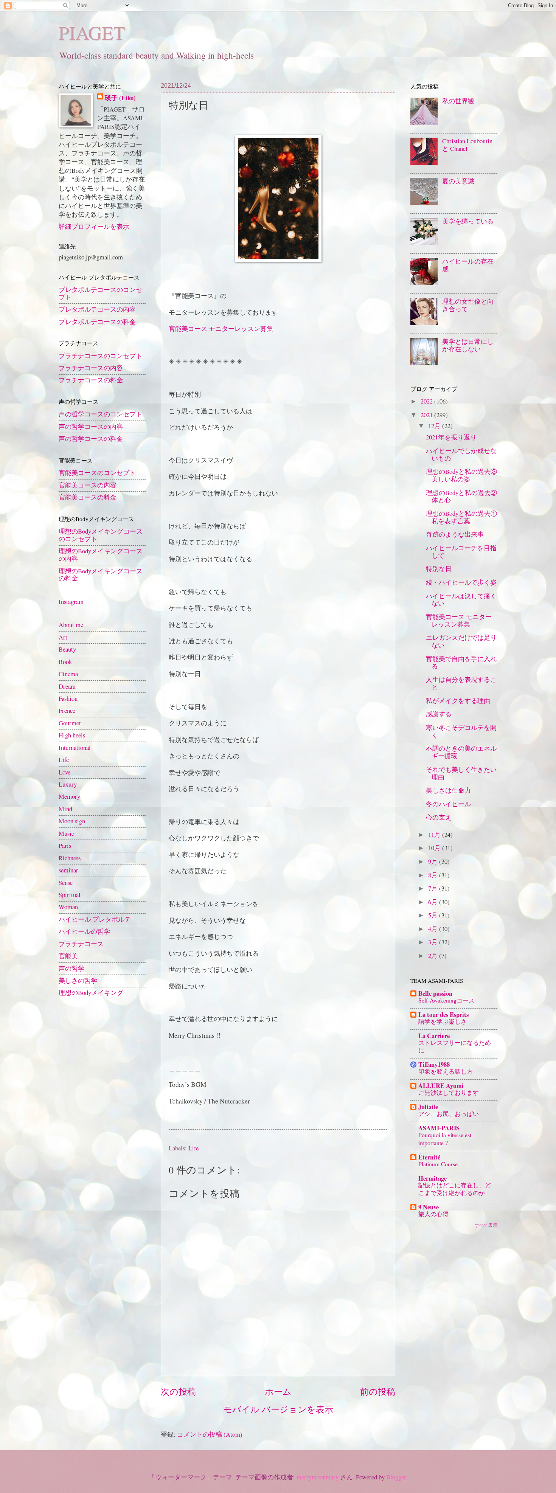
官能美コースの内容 (87, 485)
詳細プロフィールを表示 (94, 226)
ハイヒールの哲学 (84, 931)
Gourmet (70, 723)
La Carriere (434, 1035)
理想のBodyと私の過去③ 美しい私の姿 (461, 475)
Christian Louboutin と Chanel (467, 145)
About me (71, 625)
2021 (427, 415)
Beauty (67, 649)
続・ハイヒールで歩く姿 (461, 582)
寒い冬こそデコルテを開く (461, 731)
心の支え (439, 817)
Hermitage (432, 1178)
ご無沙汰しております (448, 1092)
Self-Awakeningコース (446, 1000)
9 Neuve (428, 1207)
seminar (68, 870)
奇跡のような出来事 (455, 534)
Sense (66, 882)
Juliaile (428, 1106)
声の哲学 (71, 968)
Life (193, 1148)
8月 (433, 875)
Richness (70, 858)
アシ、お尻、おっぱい (448, 1113)
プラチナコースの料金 (91, 380)
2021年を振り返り (451, 437)
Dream (67, 686)
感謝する (439, 714)
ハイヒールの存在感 (468, 265)
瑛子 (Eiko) (120, 97)
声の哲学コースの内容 (91, 426)
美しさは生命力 (448, 790)
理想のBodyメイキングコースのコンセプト (101, 535)
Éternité (429, 1157)
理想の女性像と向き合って (468, 305)
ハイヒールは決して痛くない (461, 600)
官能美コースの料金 (87, 497)
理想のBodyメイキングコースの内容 (101, 555)
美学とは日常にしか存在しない (468, 345)
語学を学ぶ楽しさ (442, 1021)
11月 (435, 834)
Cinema (68, 674)
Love (64, 772)
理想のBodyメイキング (91, 993)
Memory (69, 796)
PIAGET (92, 32)
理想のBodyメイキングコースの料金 (101, 575)
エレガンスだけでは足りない (461, 641)
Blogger (396, 1477)
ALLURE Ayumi (441, 1085)
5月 (433, 915)
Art (63, 637)
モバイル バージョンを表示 (278, 1409)
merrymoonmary (318, 1477)
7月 (433, 888)
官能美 (68, 956)
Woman (68, 907)
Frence (67, 710)
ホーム (278, 1391)
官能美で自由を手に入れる (461, 662)
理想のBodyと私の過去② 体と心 (461, 496)
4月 (433, 929)
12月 (435, 426)
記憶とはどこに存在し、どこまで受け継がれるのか (454, 1189)
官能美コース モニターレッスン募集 (221, 328)
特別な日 (439, 569)
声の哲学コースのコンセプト (100, 414)
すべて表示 (486, 1225)
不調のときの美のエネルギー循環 (461, 752)
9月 (433, 861)
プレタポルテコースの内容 (97, 309)
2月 (433, 955)
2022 (427, 401)
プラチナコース (81, 944)
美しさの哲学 (78, 980)
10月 (435, 848)
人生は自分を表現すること (461, 683)
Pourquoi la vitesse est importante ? (444, 1138)
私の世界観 (458, 101)
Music (66, 833)
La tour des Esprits (443, 1014)
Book (65, 662)
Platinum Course (438, 1164)
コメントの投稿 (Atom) (209, 1434)
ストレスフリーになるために (454, 1046)
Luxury (68, 784)
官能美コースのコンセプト (97, 473)
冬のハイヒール (448, 804)
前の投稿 (377, 1391)
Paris (65, 845)
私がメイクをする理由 (458, 701)
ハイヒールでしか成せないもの (461, 454)
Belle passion (435, 993)
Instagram (71, 602)
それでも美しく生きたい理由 (461, 773)
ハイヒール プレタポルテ (95, 919)
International (75, 747)
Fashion (68, 698)
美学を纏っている (468, 221)
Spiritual (70, 895)
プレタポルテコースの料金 (97, 322)
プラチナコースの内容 (91, 368)
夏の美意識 (458, 181)
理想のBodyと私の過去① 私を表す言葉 (461, 517)
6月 (433, 902)
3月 (433, 942)
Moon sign (72, 821)
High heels (72, 735)
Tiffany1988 (434, 1064)
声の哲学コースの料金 (91, 439)
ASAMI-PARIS (439, 1128)
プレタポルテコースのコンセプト (100, 293)
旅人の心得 (433, 1214)
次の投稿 (178, 1391)
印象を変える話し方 (445, 1071)
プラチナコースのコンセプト (100, 356)
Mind (65, 809)
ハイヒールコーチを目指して (461, 552)
